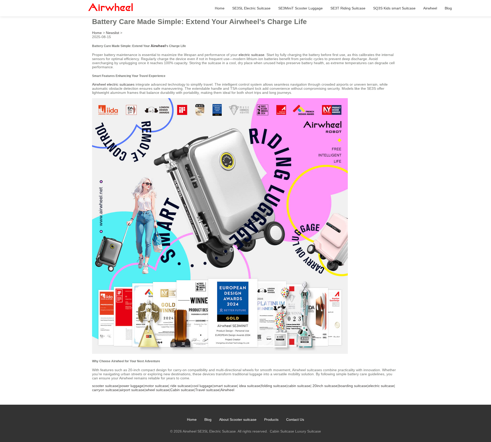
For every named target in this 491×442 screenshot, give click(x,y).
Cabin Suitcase (282, 431)
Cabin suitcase (182, 390)
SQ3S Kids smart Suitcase (394, 8)
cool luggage (202, 386)
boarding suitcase (353, 386)
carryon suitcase (105, 390)
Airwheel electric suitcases (113, 84)
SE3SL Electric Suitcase (251, 8)
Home (220, 8)
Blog (448, 8)
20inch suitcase (325, 386)
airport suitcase (132, 390)
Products (271, 419)
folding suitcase (273, 386)
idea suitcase (249, 386)
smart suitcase (225, 386)
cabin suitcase (298, 386)
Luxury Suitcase (308, 431)
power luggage (131, 386)
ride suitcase (180, 386)
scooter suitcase (105, 386)
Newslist (112, 33)
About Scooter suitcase (237, 419)
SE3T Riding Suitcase (347, 8)
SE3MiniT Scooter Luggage (300, 8)
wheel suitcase (157, 390)
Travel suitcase (207, 390)
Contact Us (295, 419)
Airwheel (430, 8)
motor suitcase (156, 386)
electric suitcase (251, 55)
